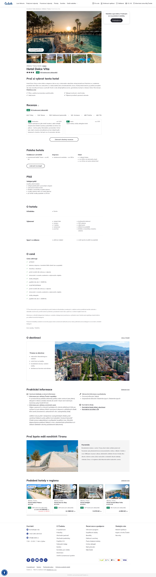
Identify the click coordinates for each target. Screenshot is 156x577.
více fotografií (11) (36, 50)
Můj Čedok (89, 550)
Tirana (49, 9)
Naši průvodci (90, 547)
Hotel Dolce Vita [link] (56, 9)
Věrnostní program (92, 530)
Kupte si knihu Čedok (122, 532)
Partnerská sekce (48, 567)
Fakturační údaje (62, 544)
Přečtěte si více (31, 90)
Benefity (89, 535)
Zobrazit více (125, 389)
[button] (4, 572)
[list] (38, 105)
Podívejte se (116, 20)
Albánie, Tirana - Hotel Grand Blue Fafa (117, 485)
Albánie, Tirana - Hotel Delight (88, 485)
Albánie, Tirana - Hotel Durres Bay (63, 485)
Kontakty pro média (63, 550)
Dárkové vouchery (92, 538)
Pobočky (59, 532)
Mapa (44, 66)
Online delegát (91, 544)
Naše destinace (37, 9)
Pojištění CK (61, 541)
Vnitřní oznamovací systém (66, 555)
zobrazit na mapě (35, 166)
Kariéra (59, 547)
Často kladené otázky (93, 541)
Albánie (44, 9)
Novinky (118, 535)
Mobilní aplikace (120, 530)
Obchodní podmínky (63, 538)
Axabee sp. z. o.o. (52, 569)
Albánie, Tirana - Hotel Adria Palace (37, 485)
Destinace (60, 553)
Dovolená (29, 9)
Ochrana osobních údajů (63, 567)
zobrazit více (125, 480)
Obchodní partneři (63, 535)
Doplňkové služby (92, 532)
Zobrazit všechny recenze (64, 139)
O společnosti (61, 530)
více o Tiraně (125, 338)
